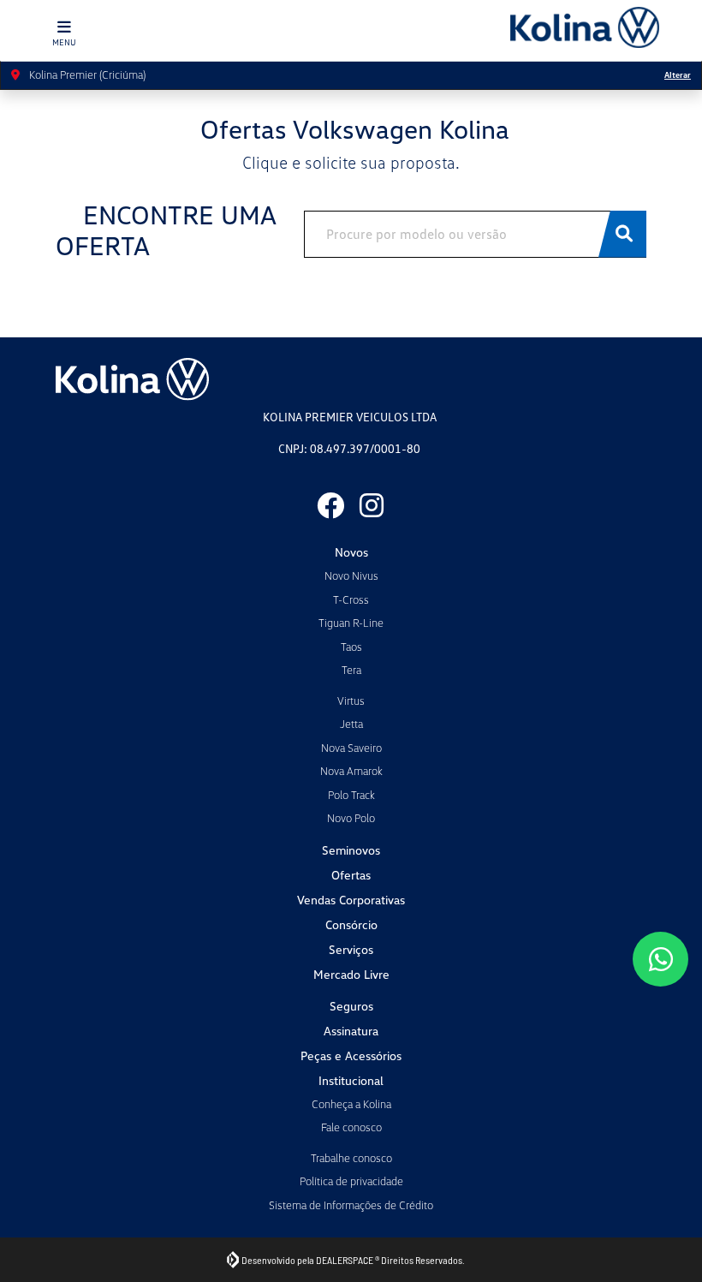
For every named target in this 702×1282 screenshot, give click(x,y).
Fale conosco (351, 1127)
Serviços (351, 949)
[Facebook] (330, 505)
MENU (64, 42)
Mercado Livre (351, 974)
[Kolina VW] (584, 27)
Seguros (351, 1006)
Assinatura (351, 1030)
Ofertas (351, 875)
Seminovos (351, 850)
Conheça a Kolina (351, 1104)
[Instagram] (371, 505)
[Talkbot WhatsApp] (660, 959)
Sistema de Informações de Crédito (351, 1205)
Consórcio (351, 924)
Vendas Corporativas (351, 899)
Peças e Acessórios (351, 1055)
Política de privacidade (351, 1181)
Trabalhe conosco (351, 1158)
